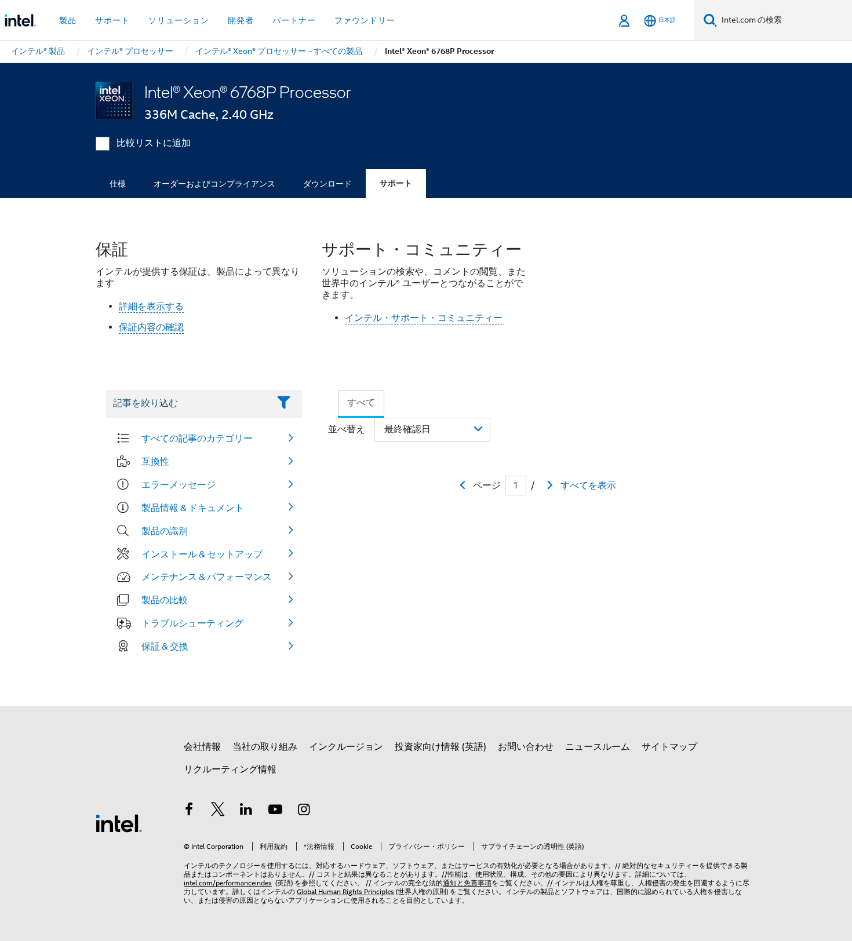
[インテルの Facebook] (189, 811)
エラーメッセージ (178, 484)
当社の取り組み (264, 747)
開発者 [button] (241, 20)
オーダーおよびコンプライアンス (214, 183)
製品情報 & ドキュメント (192, 507)
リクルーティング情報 (230, 769)
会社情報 (202, 747)
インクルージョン (346, 747)
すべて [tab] (361, 403)
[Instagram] (304, 811)
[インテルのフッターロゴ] (119, 823)
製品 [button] (68, 20)
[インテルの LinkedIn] (246, 811)
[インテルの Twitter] (218, 811)
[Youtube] (275, 811)
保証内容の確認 (151, 327)
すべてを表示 (588, 485)
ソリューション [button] (178, 20)
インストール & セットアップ (202, 554)
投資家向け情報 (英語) (440, 747)
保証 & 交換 (164, 646)
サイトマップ (669, 747)
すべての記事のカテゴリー (197, 438)
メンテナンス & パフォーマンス (206, 576)
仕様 (118, 183)
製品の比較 (164, 600)
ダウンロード (327, 183)
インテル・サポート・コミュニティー (424, 318)
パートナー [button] (294, 20)
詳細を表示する (151, 306)
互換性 (155, 461)
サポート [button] (112, 20)
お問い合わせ (526, 747)
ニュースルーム (597, 747)
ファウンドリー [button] (364, 20)
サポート (396, 183)
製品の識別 (164, 531)
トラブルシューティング (192, 623)
